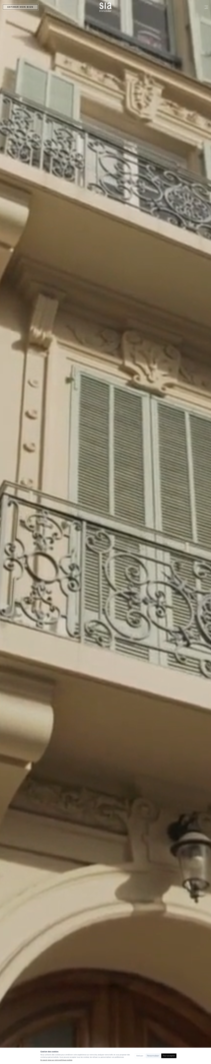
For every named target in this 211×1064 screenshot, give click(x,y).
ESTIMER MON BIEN (20, 7)
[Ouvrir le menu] (206, 7)
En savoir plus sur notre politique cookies (56, 1060)
